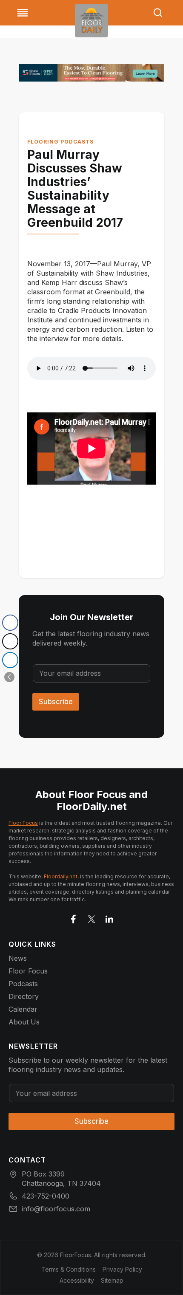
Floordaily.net (60, 876)
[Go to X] (91, 917)
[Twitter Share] (10, 641)
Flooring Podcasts (60, 141)
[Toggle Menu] (22, 13)
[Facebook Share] (10, 623)
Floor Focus (23, 823)
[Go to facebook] (73, 917)
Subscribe (56, 701)
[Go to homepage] (91, 20)
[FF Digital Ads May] (91, 73)
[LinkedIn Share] (10, 660)
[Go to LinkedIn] (109, 917)
